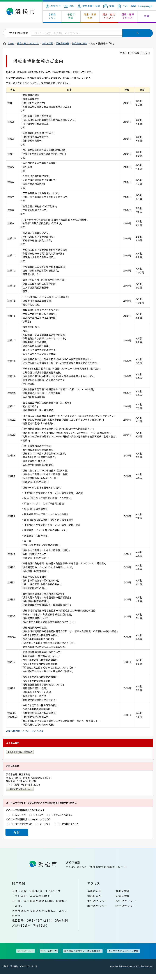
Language (145, 6)
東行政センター (97, 901)
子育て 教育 (71, 16)
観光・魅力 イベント (109, 16)
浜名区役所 (94, 896)
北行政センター (125, 906)
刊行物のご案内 (79, 43)
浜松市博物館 (62, 43)
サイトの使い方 (49, 951)
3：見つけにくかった (68, 824)
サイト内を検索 (18, 33)
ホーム (11, 43)
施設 (111, 6)
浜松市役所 (94, 891)
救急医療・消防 (91, 6)
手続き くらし (52, 16)
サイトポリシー (26, 951)
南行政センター (97, 906)
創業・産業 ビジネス (128, 16)
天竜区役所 (122, 896)
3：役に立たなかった (62, 815)
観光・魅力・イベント (28, 43)
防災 (72, 6)
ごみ (125, 6)
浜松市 (21, 12)
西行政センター (125, 901)
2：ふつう (39, 815)
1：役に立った (18, 815)
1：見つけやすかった (21, 824)
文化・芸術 (47, 43)
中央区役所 (122, 891)
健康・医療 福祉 (90, 16)
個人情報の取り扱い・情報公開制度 (82, 951)
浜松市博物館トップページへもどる (25, 731)
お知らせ (56, 6)
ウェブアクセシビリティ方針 (123, 951)
